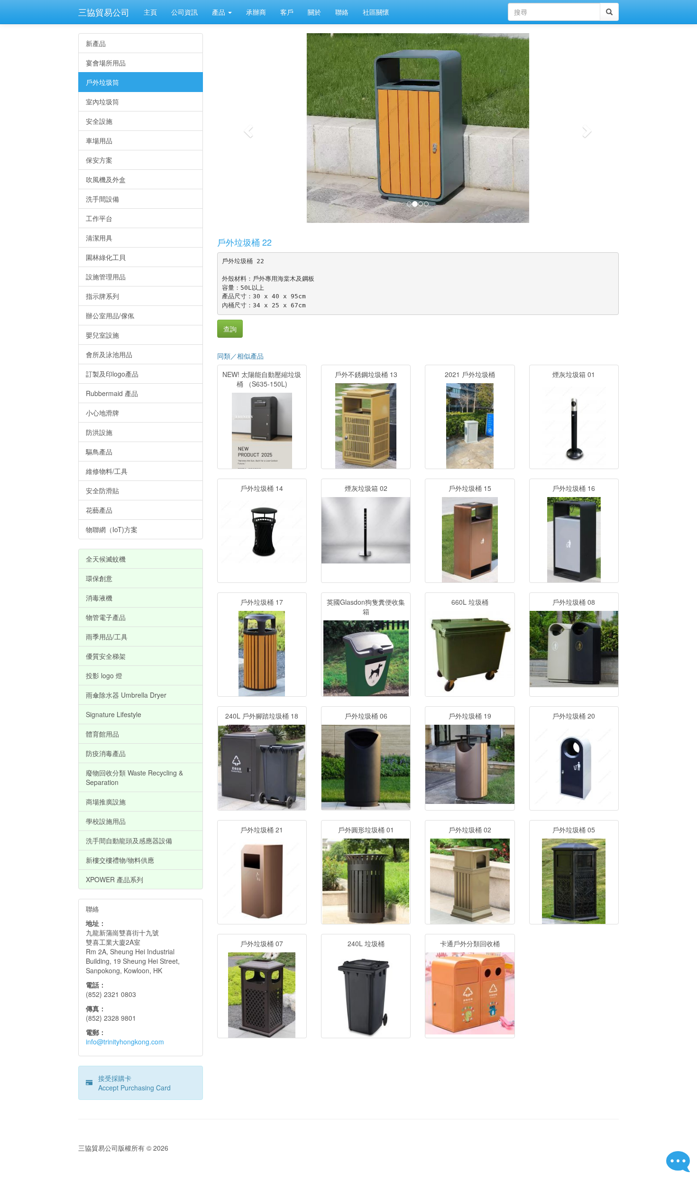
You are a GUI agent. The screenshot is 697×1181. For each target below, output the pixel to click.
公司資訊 (184, 12)
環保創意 (99, 578)
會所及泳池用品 (109, 354)
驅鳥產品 (99, 451)
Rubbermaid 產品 (112, 393)
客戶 (286, 12)
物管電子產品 (106, 617)
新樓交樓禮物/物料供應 (120, 860)
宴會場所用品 (106, 62)
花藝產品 (99, 510)
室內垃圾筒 (102, 101)
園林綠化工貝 (106, 257)
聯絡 (341, 12)
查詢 (230, 328)
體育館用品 (102, 733)
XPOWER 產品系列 (114, 879)
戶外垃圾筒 (102, 82)
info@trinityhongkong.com (125, 1041)
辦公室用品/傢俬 (110, 315)
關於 (314, 12)
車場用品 (99, 140)
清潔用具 (99, 237)
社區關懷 (376, 12)
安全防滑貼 (102, 490)
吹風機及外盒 (106, 179)
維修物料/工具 (107, 471)
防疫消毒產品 (106, 753)
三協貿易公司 (103, 12)
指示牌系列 (102, 296)
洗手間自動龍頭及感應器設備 (129, 840)
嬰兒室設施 (102, 335)
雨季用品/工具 (107, 636)
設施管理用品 (106, 276)
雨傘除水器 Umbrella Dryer (126, 695)
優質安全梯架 (106, 656)
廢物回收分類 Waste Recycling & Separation (134, 777)
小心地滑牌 (102, 412)
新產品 (96, 43)
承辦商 (256, 12)
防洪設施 (99, 432)
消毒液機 (99, 597)
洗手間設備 (102, 198)
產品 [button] (219, 12)
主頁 (150, 12)
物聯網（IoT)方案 (112, 529)
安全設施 (99, 121)
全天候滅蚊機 (106, 558)
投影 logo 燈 (104, 675)
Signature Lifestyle (113, 714)
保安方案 (99, 160)
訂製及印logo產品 (112, 373)
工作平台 (99, 218)
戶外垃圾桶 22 (244, 242)
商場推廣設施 (106, 801)
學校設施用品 (106, 821)
